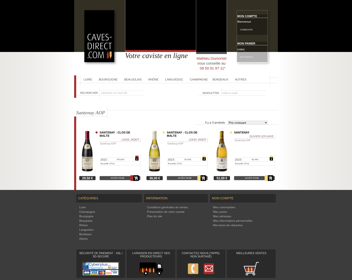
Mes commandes (224, 207)
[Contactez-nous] (201, 275)
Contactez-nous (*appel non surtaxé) (201, 254)
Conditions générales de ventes (167, 207)
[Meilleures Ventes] (251, 275)
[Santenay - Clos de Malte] (87, 170)
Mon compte (247, 16)
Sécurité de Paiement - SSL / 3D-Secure (101, 254)
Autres (240, 79)
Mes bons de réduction (228, 225)
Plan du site (154, 216)
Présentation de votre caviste (166, 211)
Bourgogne (108, 79)
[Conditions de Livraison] (151, 275)
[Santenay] (222, 170)
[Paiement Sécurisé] (101, 275)
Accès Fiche (117, 178)
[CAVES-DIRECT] (99, 61)
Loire (88, 79)
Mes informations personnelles (233, 220)
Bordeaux (220, 79)
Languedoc (174, 79)
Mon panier (246, 43)
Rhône (153, 79)
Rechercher (89, 92)
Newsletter (210, 93)
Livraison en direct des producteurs (151, 254)
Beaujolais (133, 79)
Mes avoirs (220, 211)
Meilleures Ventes (251, 253)
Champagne (199, 79)
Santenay (241, 132)
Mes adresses (222, 216)
